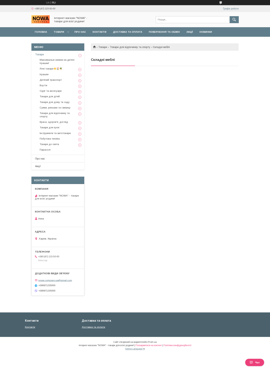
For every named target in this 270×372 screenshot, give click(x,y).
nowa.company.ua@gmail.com (55, 280)
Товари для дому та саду (55, 102)
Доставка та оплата (127, 32)
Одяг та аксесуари (51, 91)
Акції (189, 32)
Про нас (80, 32)
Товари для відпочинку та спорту (130, 47)
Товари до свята (49, 144)
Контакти (99, 32)
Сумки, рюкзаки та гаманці (55, 107)
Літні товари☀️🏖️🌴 (51, 68)
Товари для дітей (50, 96)
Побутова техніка (50, 138)
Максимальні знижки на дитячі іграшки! (57, 61)
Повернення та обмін (164, 32)
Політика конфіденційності (177, 345)
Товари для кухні (49, 127)
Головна (41, 32)
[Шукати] (234, 19)
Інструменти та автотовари (55, 133)
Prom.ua (152, 342)
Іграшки (44, 74)
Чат (257, 362)
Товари (59, 32)
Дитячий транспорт (51, 79)
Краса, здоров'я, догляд (54, 122)
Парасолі (45, 149)
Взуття (43, 85)
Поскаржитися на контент (149, 345)
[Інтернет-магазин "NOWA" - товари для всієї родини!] (40, 22)
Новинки (205, 32)
